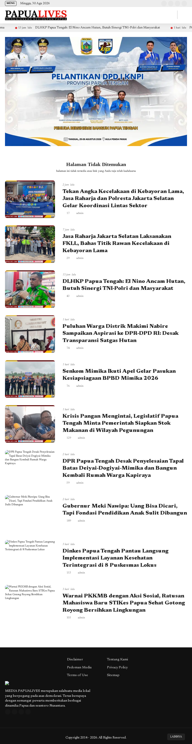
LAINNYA (176, 737)
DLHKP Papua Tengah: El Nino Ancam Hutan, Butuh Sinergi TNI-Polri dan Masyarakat (76, 27)
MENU (10, 3)
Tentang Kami (117, 659)
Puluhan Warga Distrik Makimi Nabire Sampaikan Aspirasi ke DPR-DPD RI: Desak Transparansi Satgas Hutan (120, 334)
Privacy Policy (117, 667)
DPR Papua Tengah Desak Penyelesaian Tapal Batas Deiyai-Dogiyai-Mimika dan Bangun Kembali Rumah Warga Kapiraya (123, 468)
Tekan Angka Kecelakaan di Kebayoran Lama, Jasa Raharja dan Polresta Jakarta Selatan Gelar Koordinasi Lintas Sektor (123, 199)
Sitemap (113, 675)
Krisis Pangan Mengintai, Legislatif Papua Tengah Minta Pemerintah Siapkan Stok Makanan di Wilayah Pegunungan (120, 423)
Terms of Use (77, 675)
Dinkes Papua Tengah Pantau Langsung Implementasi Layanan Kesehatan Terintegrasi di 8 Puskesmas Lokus (115, 558)
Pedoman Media (79, 667)
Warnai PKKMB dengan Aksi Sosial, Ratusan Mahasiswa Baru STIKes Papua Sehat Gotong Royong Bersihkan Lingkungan (123, 603)
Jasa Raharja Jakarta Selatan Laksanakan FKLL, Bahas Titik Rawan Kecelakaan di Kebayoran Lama (116, 244)
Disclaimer (75, 659)
